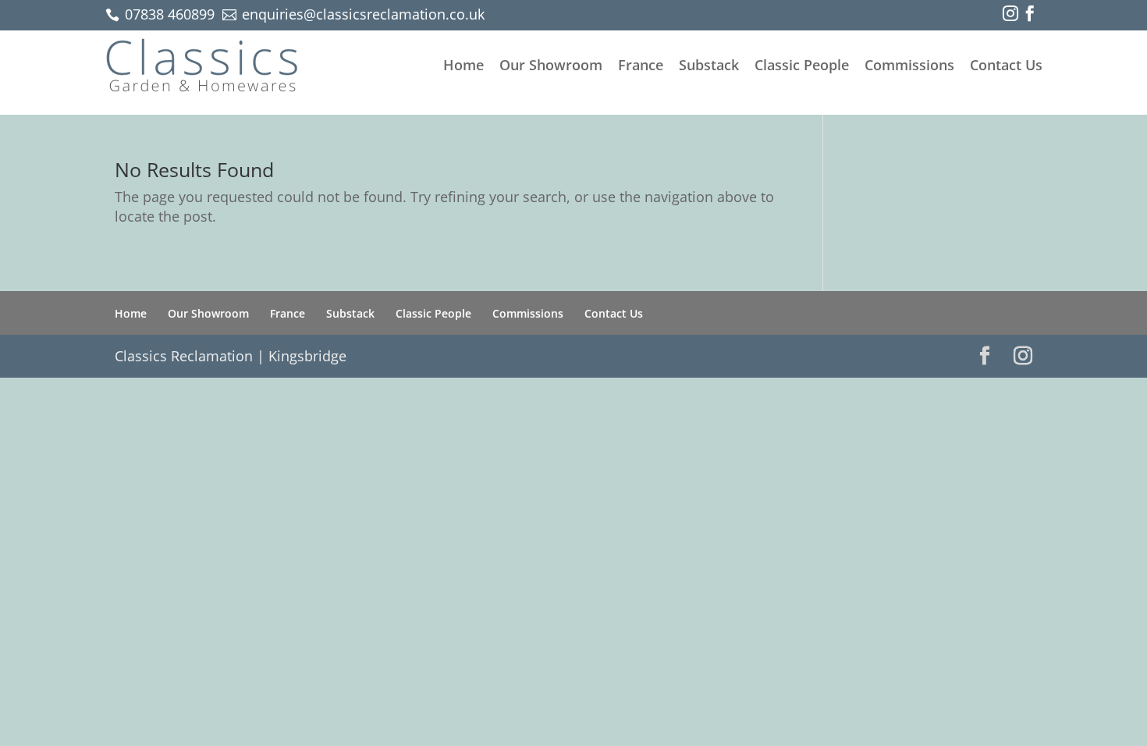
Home (463, 64)
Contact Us (1006, 64)
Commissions (909, 64)
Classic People (802, 64)
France (640, 64)
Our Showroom (550, 64)
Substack (709, 64)
